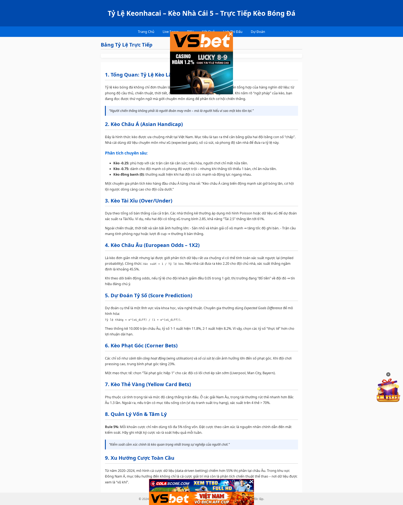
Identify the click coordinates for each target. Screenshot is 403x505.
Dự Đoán (258, 31)
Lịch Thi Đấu (232, 31)
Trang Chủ (146, 31)
